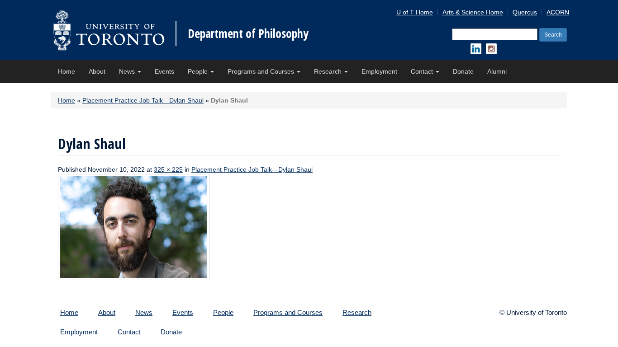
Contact (423, 71)
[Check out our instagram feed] (491, 48)
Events (164, 71)
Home (66, 71)
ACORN (558, 12)
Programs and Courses (262, 71)
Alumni (497, 71)
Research (328, 71)
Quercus (525, 12)
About (97, 71)
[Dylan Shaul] (133, 226)
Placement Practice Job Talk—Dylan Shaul (143, 100)
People (198, 71)
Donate (463, 71)
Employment (379, 71)
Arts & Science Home (472, 12)
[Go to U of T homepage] (108, 30)
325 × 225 (168, 169)
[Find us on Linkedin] (476, 48)
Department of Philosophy (248, 33)
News (128, 71)
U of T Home (414, 12)
